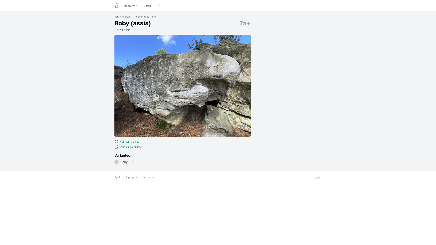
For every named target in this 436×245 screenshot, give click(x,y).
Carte (147, 5)
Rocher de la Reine (146, 16)
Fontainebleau (122, 16)
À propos (131, 177)
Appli (117, 177)
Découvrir (130, 5)
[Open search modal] (159, 5)
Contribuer (148, 177)
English (317, 177)
